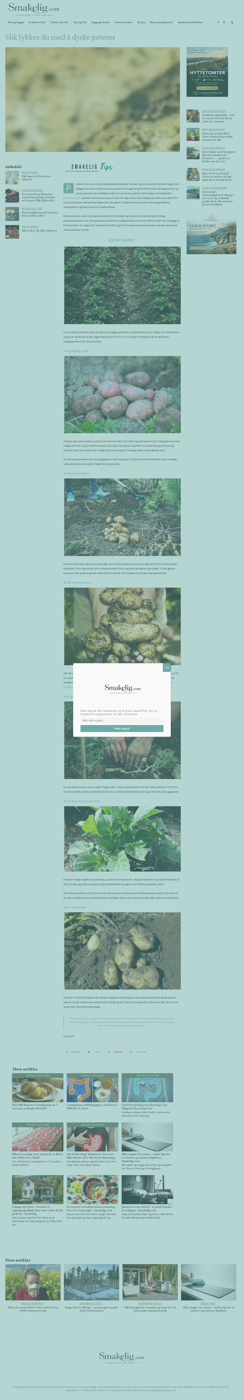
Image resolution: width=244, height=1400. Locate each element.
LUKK (166, 667)
